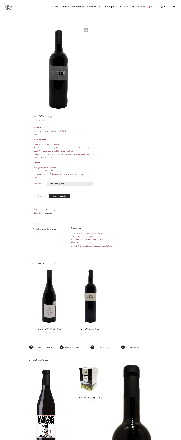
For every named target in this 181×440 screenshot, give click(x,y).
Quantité (37, 184)
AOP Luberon (49, 210)
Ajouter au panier (59, 196)
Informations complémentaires (43, 229)
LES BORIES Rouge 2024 (49, 328)
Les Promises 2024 (90, 328)
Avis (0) (34, 234)
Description (36, 224)
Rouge (57, 210)
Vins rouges (47, 213)
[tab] (36, 223)
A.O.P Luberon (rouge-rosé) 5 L (90, 397)
